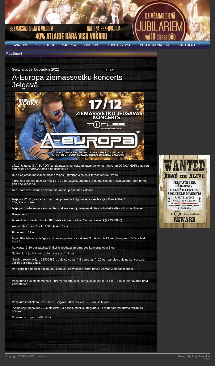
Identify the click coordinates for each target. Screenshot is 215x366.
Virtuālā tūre (190, 45)
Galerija (69, 45)
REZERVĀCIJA (45, 45)
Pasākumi (19, 45)
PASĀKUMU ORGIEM (154, 45)
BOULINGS (90, 45)
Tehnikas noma (118, 45)
